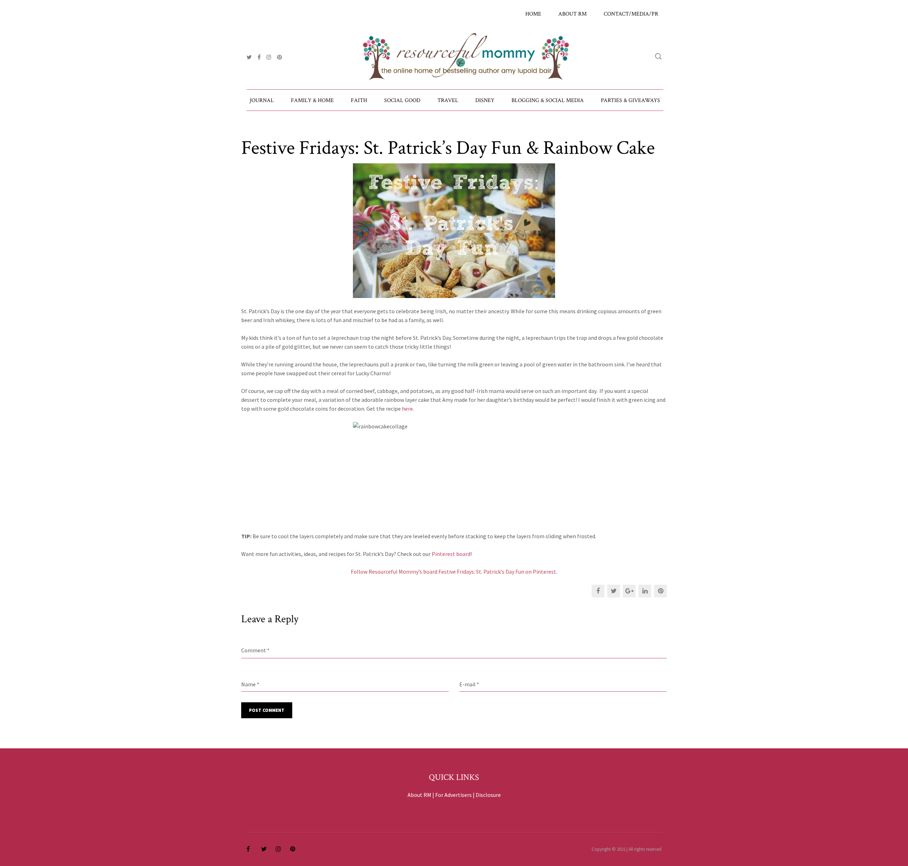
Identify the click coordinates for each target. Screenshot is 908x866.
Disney (484, 100)
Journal (262, 100)
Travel (447, 100)
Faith (359, 100)
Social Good (402, 100)
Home (533, 14)
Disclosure (488, 794)
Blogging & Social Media (547, 100)
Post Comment (266, 710)
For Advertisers (453, 794)
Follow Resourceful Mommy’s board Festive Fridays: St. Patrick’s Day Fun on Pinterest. (454, 571)
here (407, 408)
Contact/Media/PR (631, 14)
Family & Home (312, 100)
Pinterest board (451, 553)
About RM (572, 14)
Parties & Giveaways (630, 100)
